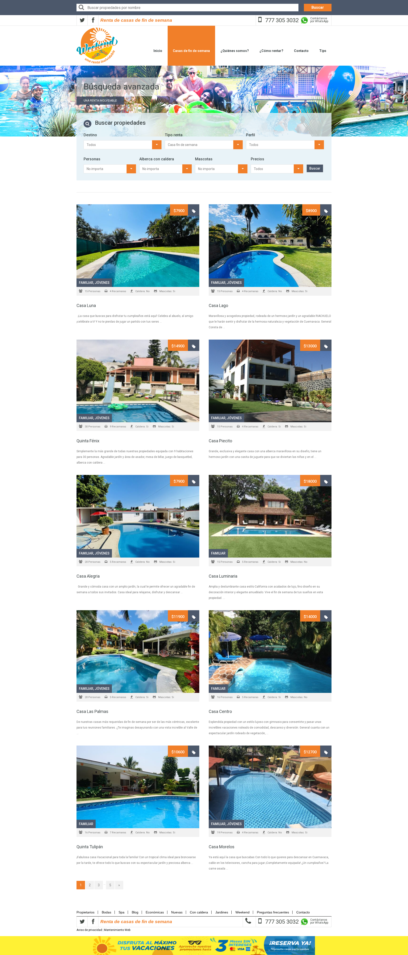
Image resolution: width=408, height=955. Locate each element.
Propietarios (86, 912)
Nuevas (177, 912)
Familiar (86, 283)
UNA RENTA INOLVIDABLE (100, 100)
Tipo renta (174, 135)
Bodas (106, 912)
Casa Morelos (221, 846)
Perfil (250, 135)
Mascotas (203, 159)
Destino (90, 135)
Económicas (155, 912)
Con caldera (199, 912)
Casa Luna (86, 305)
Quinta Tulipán (89, 846)
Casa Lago (218, 305)
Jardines (221, 912)
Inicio (157, 51)
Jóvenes (102, 283)
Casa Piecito (220, 440)
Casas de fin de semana (191, 51)
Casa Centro (220, 711)
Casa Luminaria (223, 576)
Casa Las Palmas (92, 711)
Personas (92, 159)
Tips (322, 51)
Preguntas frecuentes (273, 912)
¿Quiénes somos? (235, 51)
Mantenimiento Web (117, 930)
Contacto (301, 51)
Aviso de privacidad (89, 930)
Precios (257, 159)
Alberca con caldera (156, 159)
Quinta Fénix (87, 440)
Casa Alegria (88, 576)
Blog (135, 912)
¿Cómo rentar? (271, 51)
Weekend (242, 912)
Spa (121, 912)
